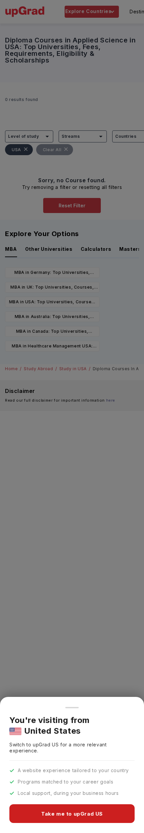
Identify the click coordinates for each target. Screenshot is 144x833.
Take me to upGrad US (72, 814)
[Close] (72, 707)
